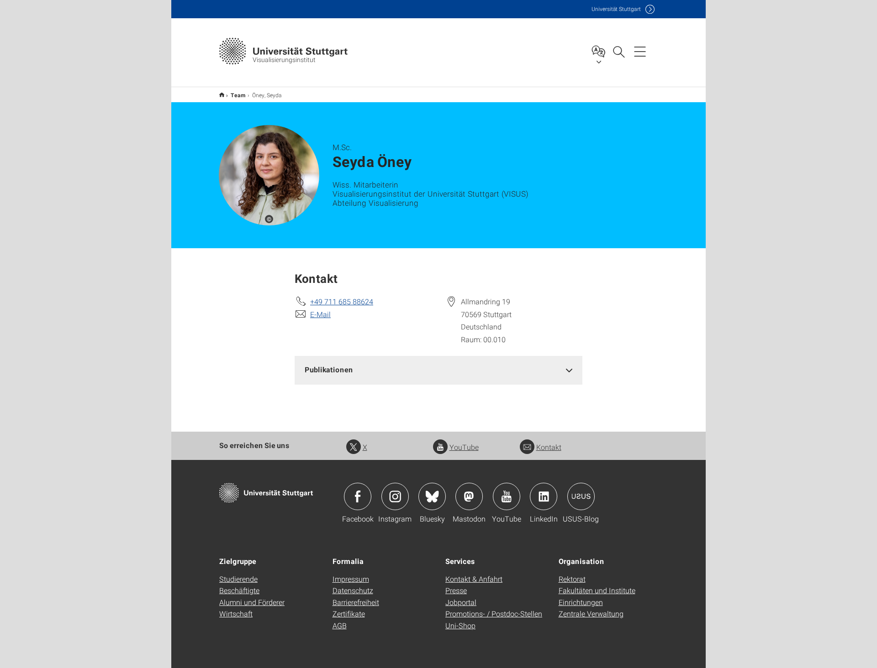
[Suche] (618, 51)
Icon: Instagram (395, 496)
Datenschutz (353, 590)
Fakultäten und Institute (597, 590)
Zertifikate (349, 613)
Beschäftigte (239, 590)
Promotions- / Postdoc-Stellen (493, 613)
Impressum (351, 579)
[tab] (438, 370)
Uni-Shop (460, 625)
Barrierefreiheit (356, 602)
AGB (340, 625)
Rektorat (572, 579)
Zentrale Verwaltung (591, 613)
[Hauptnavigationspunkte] (640, 51)
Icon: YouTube (506, 496)
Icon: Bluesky (432, 496)
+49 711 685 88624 (341, 301)
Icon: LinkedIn (543, 496)
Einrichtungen (581, 602)
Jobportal (460, 602)
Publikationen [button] (329, 369)
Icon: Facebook (357, 496)
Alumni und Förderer (252, 602)
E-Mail (320, 314)
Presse (456, 590)
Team (238, 95)
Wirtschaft (236, 613)
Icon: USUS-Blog (581, 496)
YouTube (464, 447)
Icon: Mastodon (469, 496)
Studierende (238, 579)
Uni (616, 8)
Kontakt (548, 447)
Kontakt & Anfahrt (473, 579)
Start (221, 94)
